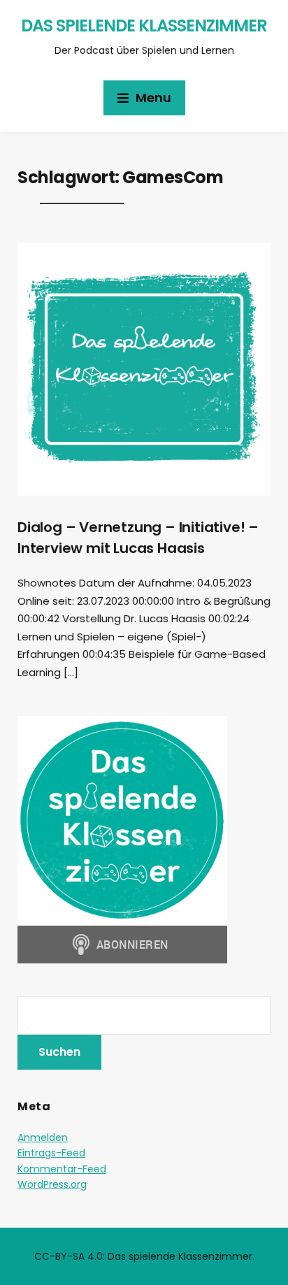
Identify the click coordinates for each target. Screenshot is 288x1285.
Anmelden (42, 1137)
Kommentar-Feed (61, 1169)
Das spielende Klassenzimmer (144, 25)
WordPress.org (52, 1184)
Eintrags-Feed (51, 1153)
